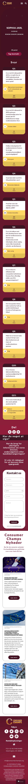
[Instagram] (17, 731)
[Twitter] (11, 731)
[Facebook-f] (6, 731)
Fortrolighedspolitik (16, 526)
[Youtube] (11, 736)
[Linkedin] (22, 731)
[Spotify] (17, 736)
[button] (21, 3)
